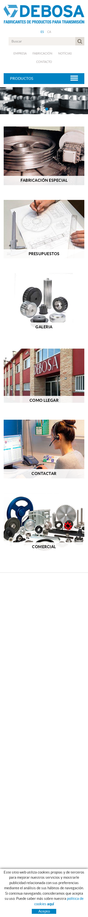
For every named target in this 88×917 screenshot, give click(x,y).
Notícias (65, 53)
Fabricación (42, 53)
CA (49, 31)
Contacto (44, 61)
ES (42, 31)
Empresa (20, 53)
